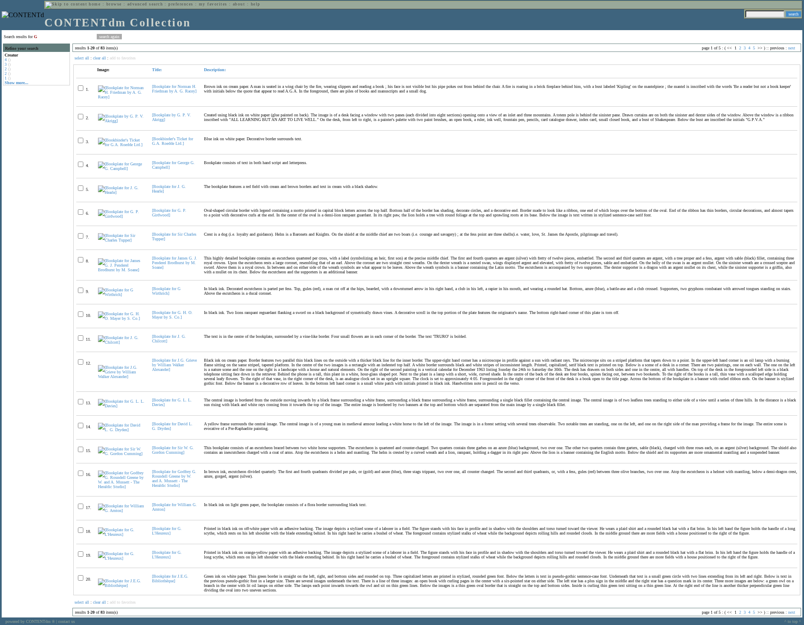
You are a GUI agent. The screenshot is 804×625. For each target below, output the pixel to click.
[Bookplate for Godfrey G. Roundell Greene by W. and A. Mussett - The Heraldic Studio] (174, 478)
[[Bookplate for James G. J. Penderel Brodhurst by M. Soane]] (121, 269)
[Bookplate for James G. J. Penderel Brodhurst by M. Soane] (174, 263)
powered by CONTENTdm (30, 621)
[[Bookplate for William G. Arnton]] (121, 510)
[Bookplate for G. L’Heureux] (167, 530)
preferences (180, 4)
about (239, 4)
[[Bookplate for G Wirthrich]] (121, 294)
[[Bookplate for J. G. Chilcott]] (121, 342)
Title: (157, 69)
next (791, 48)
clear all (99, 58)
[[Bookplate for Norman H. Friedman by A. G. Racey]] (121, 97)
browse (114, 4)
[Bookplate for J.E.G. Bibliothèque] (170, 578)
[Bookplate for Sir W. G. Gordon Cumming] (173, 450)
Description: (215, 69)
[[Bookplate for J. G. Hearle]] (121, 192)
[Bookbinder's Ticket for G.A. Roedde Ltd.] (172, 141)
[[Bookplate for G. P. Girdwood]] (121, 216)
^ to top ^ (792, 621)
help (255, 4)
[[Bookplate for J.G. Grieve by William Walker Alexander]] (121, 376)
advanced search (145, 4)
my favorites (213, 4)
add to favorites (123, 58)
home (94, 4)
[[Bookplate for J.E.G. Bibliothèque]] (121, 585)
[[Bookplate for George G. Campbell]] (121, 168)
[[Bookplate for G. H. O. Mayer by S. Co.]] (121, 318)
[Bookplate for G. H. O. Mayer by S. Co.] (172, 314)
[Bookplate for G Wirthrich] (166, 291)
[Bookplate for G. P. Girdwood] (169, 212)
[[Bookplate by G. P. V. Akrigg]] (121, 120)
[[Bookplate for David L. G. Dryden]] (121, 429)
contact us (66, 621)
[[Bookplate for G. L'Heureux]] (121, 534)
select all (82, 58)
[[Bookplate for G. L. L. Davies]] (121, 406)
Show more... (16, 82)
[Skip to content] (66, 4)
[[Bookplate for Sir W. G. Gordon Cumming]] (121, 453)
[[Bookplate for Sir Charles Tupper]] (121, 240)
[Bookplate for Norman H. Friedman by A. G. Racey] (174, 88)
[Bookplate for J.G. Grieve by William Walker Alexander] (174, 365)
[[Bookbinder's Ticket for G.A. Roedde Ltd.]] (121, 144)
